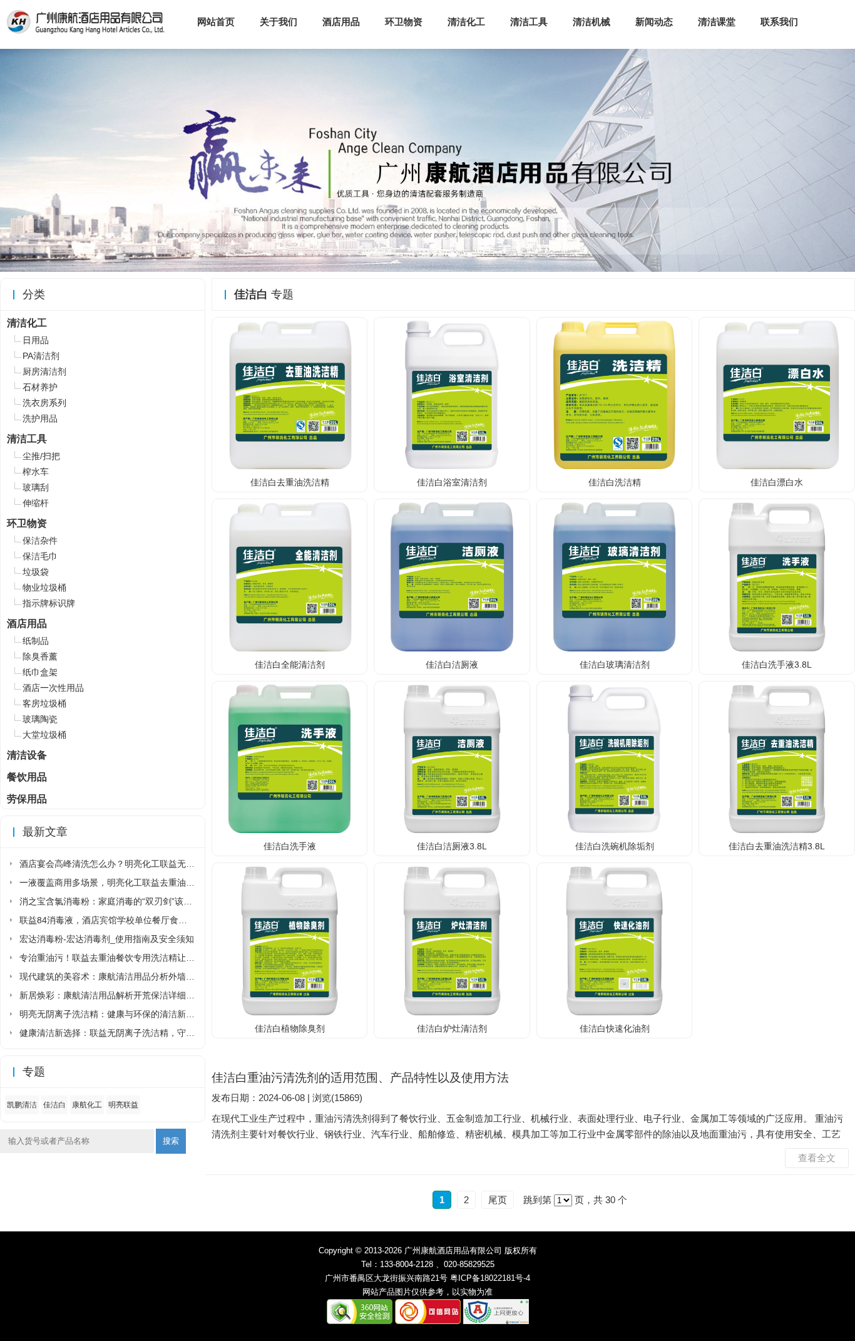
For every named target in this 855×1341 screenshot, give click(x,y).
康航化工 (87, 1104)
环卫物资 (403, 21)
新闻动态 (654, 21)
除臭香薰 (40, 656)
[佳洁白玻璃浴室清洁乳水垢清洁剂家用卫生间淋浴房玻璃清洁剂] (614, 649)
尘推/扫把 (41, 456)
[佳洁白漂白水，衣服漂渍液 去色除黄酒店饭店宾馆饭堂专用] (776, 466)
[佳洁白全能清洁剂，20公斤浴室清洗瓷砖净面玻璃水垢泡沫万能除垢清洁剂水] (289, 649)
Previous (12, 156)
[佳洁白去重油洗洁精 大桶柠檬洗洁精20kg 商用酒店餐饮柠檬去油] (776, 830)
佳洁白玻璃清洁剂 (615, 665)
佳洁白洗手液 (290, 846)
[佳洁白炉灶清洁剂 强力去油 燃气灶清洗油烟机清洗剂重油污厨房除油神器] (451, 1012)
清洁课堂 (716, 21)
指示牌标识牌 (49, 603)
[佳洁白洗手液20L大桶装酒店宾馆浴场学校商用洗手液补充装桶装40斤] (289, 830)
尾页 (497, 1199)
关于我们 (278, 21)
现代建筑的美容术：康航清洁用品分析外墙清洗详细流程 (128, 976)
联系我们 (779, 21)
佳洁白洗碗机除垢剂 (614, 846)
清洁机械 (591, 21)
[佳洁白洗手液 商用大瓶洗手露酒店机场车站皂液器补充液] (776, 649)
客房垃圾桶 (44, 703)
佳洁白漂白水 (776, 482)
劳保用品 (27, 799)
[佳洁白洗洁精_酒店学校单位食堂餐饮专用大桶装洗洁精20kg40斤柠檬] (614, 466)
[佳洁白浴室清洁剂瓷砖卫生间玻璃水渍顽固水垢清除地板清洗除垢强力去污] (451, 466)
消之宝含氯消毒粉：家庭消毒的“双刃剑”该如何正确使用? (130, 901)
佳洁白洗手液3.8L (777, 665)
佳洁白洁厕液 (452, 665)
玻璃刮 (36, 487)
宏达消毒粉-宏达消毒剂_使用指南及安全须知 (106, 939)
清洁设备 (27, 755)
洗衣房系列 (44, 403)
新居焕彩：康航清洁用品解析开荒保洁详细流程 (111, 995)
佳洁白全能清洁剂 (290, 665)
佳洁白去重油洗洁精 (289, 482)
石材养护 (40, 387)
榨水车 (36, 472)
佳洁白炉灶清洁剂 (452, 1028)
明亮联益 (123, 1104)
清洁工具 (529, 21)
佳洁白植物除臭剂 (290, 1028)
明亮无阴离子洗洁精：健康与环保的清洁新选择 (111, 1014)
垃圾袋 (36, 572)
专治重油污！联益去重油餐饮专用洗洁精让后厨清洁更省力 (133, 958)
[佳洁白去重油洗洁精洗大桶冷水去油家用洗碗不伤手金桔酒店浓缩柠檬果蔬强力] (289, 466)
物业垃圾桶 (44, 587)
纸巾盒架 (40, 672)
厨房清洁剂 (44, 371)
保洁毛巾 (40, 556)
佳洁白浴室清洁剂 (452, 482)
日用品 (36, 340)
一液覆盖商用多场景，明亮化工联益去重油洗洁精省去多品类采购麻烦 (155, 883)
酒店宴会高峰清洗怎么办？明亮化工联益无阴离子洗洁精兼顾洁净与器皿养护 (168, 864)
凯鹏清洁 (22, 1104)
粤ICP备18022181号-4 (490, 1278)
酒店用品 (341, 21)
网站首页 (216, 21)
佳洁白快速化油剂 (615, 1028)
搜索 (171, 1141)
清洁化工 (466, 21)
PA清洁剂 (41, 356)
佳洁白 (54, 1104)
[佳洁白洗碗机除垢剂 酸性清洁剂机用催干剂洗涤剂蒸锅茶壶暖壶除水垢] (614, 830)
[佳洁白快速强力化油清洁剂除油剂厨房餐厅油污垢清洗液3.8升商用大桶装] (614, 1012)
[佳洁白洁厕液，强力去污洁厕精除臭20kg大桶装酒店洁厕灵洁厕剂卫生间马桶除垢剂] (451, 649)
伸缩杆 (36, 503)
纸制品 (36, 641)
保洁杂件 (40, 541)
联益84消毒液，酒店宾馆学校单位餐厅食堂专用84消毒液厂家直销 (147, 920)
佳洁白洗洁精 (614, 482)
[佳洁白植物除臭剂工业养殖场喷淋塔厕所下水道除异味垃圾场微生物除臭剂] (289, 1012)
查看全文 (817, 1157)
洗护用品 (40, 418)
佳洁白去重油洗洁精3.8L (777, 846)
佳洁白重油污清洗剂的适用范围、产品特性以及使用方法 (360, 1077)
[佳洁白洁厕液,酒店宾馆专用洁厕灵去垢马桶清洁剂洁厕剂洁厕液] (451, 830)
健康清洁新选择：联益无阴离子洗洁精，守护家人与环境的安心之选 (150, 1033)
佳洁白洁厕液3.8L (452, 846)
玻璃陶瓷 (40, 719)
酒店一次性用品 (53, 688)
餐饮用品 (27, 777)
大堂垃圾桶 (44, 735)
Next (843, 156)
